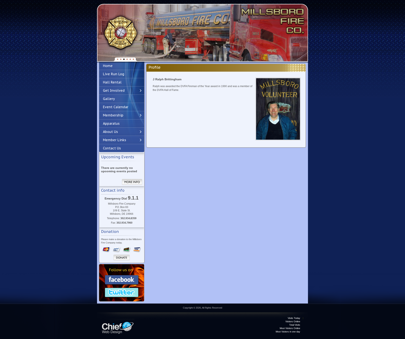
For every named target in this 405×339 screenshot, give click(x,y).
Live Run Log (113, 74)
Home (108, 66)
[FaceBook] (122, 280)
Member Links (114, 140)
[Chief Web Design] (118, 326)
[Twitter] (122, 293)
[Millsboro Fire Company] (120, 33)
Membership (113, 115)
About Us (110, 132)
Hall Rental (112, 82)
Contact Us (112, 148)
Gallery (109, 99)
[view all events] (132, 182)
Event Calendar (115, 107)
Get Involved (114, 90)
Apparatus (111, 123)
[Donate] (121, 258)
